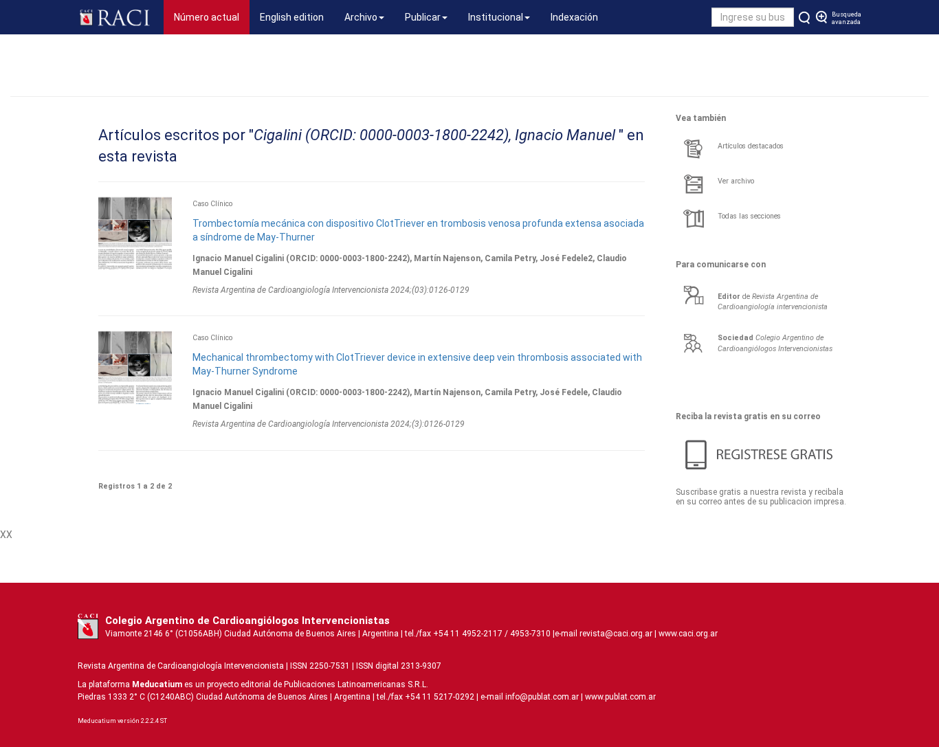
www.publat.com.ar (619, 697)
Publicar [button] (423, 17)
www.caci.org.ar (688, 633)
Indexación (574, 17)
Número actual (212, 17)
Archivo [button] (360, 17)
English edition (292, 17)
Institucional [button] (495, 17)
